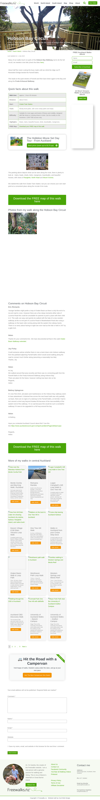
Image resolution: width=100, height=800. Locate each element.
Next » (24, 646)
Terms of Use (55, 783)
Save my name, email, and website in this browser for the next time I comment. (36, 746)
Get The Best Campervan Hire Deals (37, 675)
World (36, 3)
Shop (71, 3)
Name (10, 718)
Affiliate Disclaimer (57, 785)
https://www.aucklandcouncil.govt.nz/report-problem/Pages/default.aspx (36, 426)
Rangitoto (27, 177)
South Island (57, 3)
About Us (54, 764)
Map (65, 3)
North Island (45, 3)
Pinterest (54, 774)
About (77, 3)
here (41, 62)
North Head (35, 177)
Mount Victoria (48, 177)
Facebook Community (58, 769)
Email (10, 728)
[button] (84, 3)
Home (9, 51)
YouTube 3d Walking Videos (61, 772)
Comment (12, 696)
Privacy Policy (56, 780)
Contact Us (55, 767)
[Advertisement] (82, 126)
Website (10, 737)
